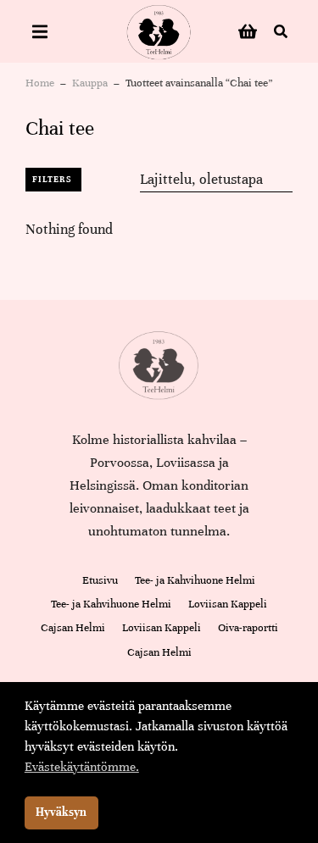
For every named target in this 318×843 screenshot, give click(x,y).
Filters (51, 179)
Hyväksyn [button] (61, 812)
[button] (39, 32)
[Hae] (280, 31)
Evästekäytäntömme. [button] (82, 766)
